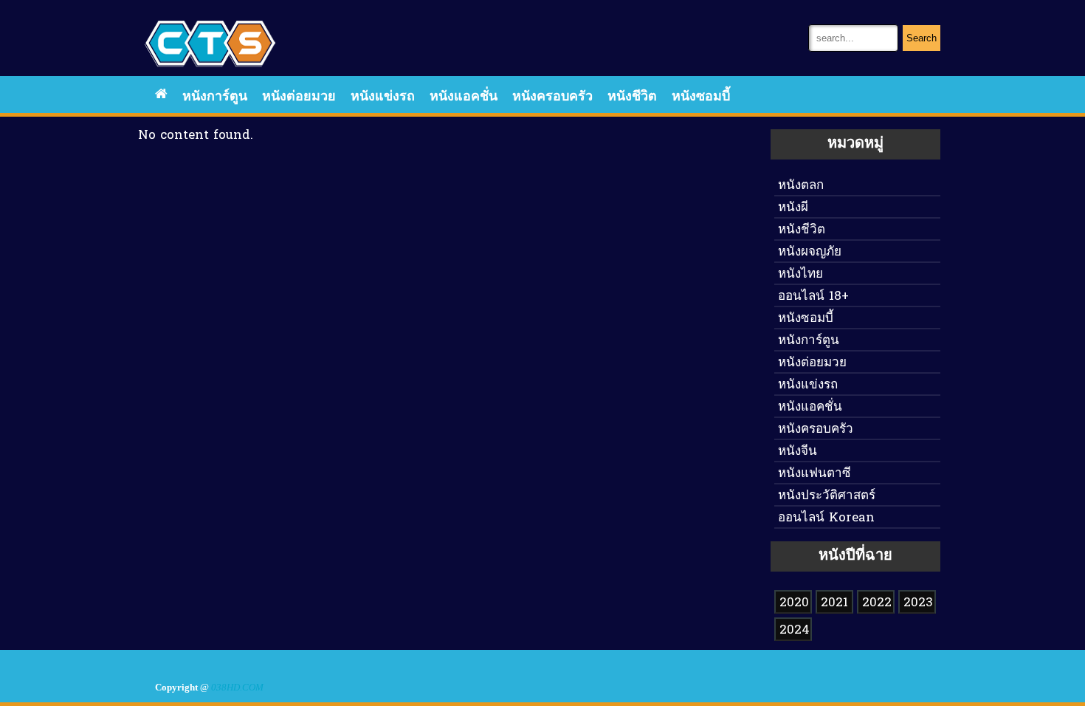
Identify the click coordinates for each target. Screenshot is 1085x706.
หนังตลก (801, 185)
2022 (877, 603)
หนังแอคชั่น (463, 97)
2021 (834, 603)
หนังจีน (797, 451)
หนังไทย (800, 274)
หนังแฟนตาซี (814, 474)
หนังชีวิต (632, 97)
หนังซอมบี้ (701, 97)
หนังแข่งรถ (383, 97)
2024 (794, 630)
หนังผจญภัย (809, 252)
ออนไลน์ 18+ (813, 296)
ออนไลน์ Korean (826, 518)
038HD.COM (237, 687)
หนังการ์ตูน (214, 97)
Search (921, 38)
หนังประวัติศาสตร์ (826, 496)
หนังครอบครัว (552, 97)
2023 (918, 603)
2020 (794, 603)
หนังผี (793, 208)
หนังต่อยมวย (299, 97)
